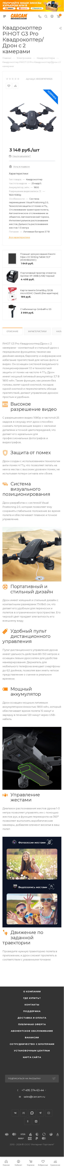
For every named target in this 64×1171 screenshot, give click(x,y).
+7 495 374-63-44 (33, 1143)
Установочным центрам (32, 1103)
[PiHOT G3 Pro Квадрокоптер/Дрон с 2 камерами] (31, 117)
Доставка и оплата (32, 1070)
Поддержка (31, 1064)
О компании (32, 1044)
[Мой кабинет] (52, 16)
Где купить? (32, 1050)
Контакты (32, 1057)
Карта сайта (32, 1110)
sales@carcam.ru (34, 1149)
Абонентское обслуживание (32, 1083)
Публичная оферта (32, 1077)
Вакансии (32, 1090)
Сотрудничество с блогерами (32, 1096)
